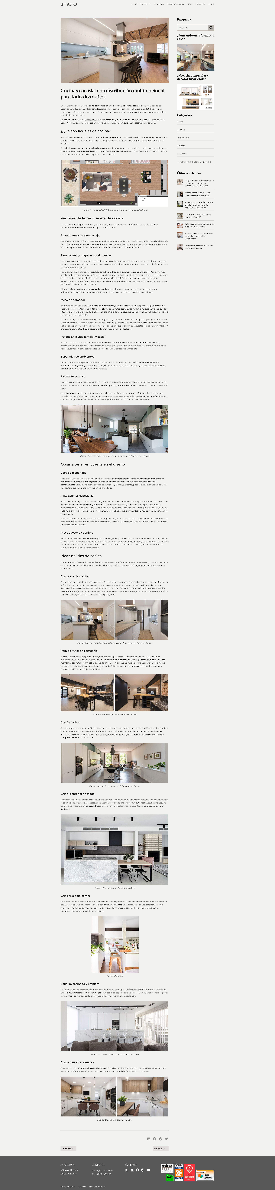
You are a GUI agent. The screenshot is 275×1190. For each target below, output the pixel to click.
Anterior (69, 1148)
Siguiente (158, 1148)
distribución (91, 120)
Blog (189, 4)
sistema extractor (158, 275)
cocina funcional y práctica (73, 267)
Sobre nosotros (175, 4)
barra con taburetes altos (156, 591)
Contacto (200, 4)
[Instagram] (126, 1170)
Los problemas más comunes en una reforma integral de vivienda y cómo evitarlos (199, 183)
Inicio (134, 4)
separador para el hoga (112, 362)
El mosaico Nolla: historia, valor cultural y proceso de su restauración (199, 236)
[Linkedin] (132, 1170)
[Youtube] (148, 1170)
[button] (148, 1139)
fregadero (128, 289)
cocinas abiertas (132, 109)
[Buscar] (211, 27)
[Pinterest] (142, 1170)
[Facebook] (137, 1170)
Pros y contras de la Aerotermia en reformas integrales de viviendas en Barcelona (199, 205)
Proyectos (145, 4)
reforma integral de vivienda (125, 582)
